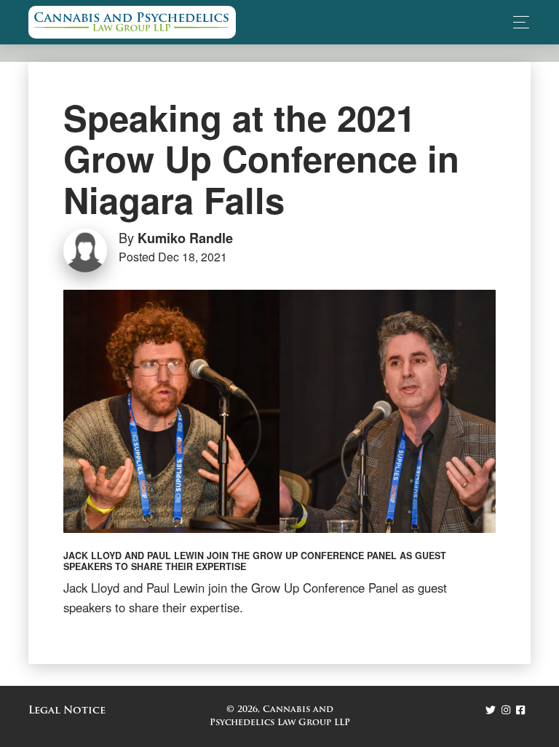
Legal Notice (67, 711)
